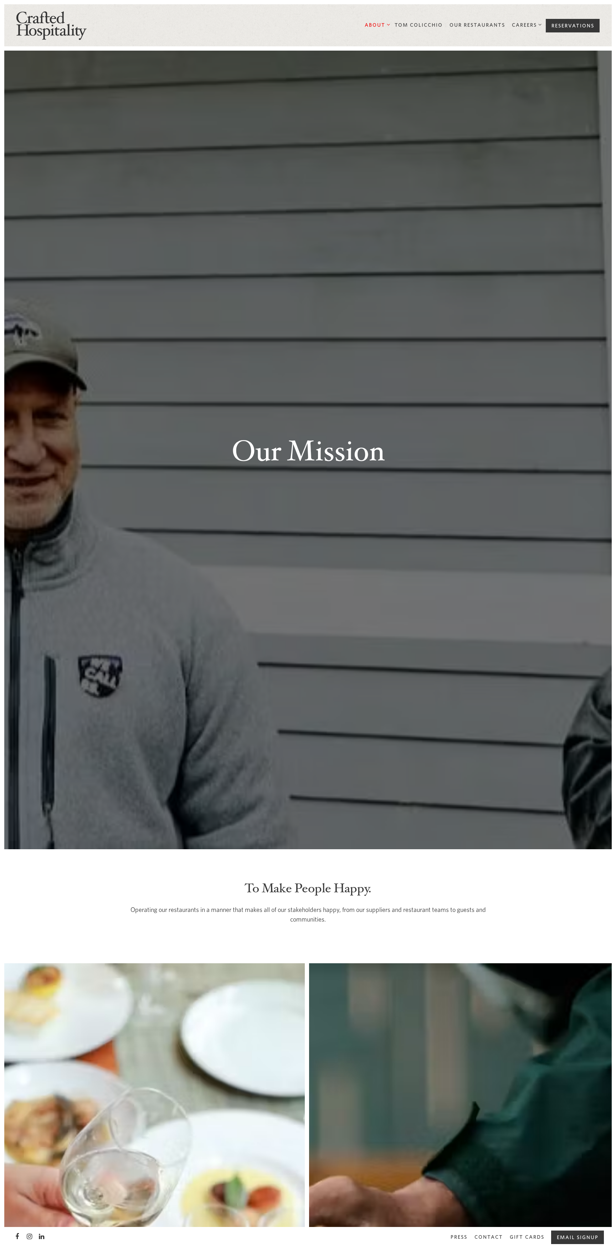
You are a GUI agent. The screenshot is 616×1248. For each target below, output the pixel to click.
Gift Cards (527, 1237)
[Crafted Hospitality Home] (51, 25)
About (376, 24)
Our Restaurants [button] (477, 25)
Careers (525, 24)
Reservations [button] (572, 25)
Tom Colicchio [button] (419, 25)
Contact (488, 1237)
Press (459, 1237)
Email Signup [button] (578, 1237)
